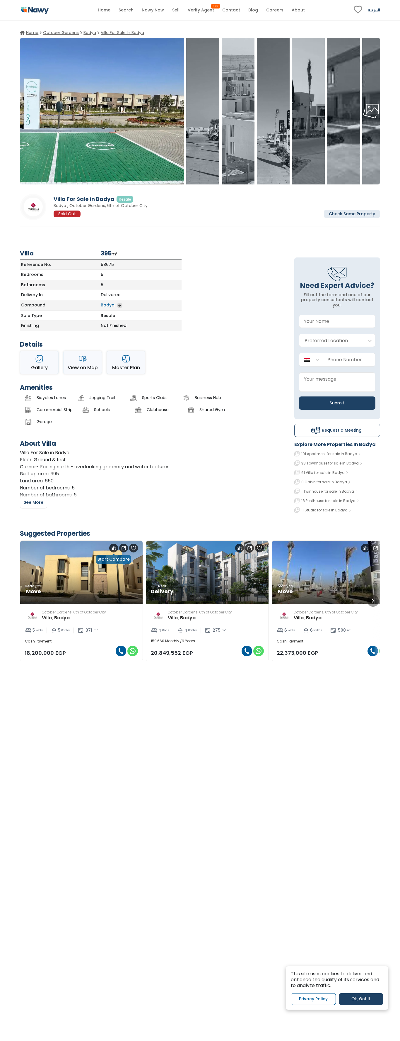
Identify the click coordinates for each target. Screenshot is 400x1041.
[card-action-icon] (113, 548)
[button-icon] (121, 651)
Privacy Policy (313, 999)
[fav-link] (358, 10)
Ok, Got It (360, 999)
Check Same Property (352, 213)
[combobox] (331, 340)
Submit (337, 403)
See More (33, 502)
